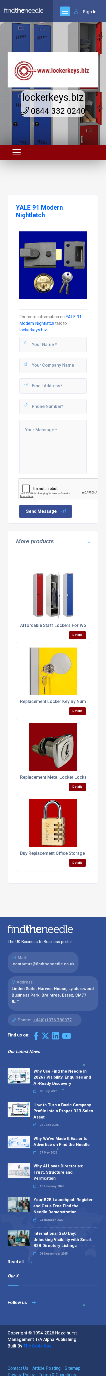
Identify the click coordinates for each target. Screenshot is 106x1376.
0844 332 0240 (57, 111)
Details (77, 635)
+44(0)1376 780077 (52, 1019)
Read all (16, 1261)
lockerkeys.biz (53, 97)
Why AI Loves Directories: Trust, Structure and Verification (58, 1172)
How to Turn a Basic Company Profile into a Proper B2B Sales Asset (63, 1111)
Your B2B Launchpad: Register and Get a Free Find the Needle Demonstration (63, 1205)
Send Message (41, 511)
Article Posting (46, 1368)
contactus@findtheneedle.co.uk (43, 964)
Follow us (18, 1302)
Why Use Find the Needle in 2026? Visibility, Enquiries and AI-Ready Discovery (62, 1077)
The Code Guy (37, 1346)
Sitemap (72, 1368)
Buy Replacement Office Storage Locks (59, 853)
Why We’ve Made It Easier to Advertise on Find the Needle (61, 1141)
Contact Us (18, 1368)
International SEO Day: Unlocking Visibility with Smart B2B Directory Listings (62, 1239)
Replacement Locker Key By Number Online (63, 701)
